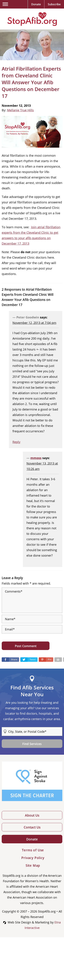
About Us (32, 815)
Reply (16, 442)
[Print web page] (58, 659)
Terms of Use (33, 850)
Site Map (33, 865)
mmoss (35, 458)
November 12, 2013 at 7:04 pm (34, 323)
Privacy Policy (32, 858)
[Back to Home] (32, 19)
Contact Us (32, 827)
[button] (46, 659)
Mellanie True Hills (20, 110)
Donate (32, 839)
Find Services (32, 744)
